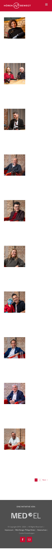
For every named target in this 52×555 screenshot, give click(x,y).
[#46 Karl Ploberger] (14, 430)
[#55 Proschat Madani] (14, 19)
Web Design (19, 530)
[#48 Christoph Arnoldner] (14, 339)
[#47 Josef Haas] (14, 385)
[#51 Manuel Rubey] (14, 202)
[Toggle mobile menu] (46, 4)
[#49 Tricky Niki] (14, 293)
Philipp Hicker (30, 530)
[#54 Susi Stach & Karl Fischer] (14, 65)
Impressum (9, 530)
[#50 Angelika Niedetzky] (14, 248)
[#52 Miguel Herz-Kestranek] (14, 156)
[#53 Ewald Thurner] (14, 110)
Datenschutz (42, 530)
